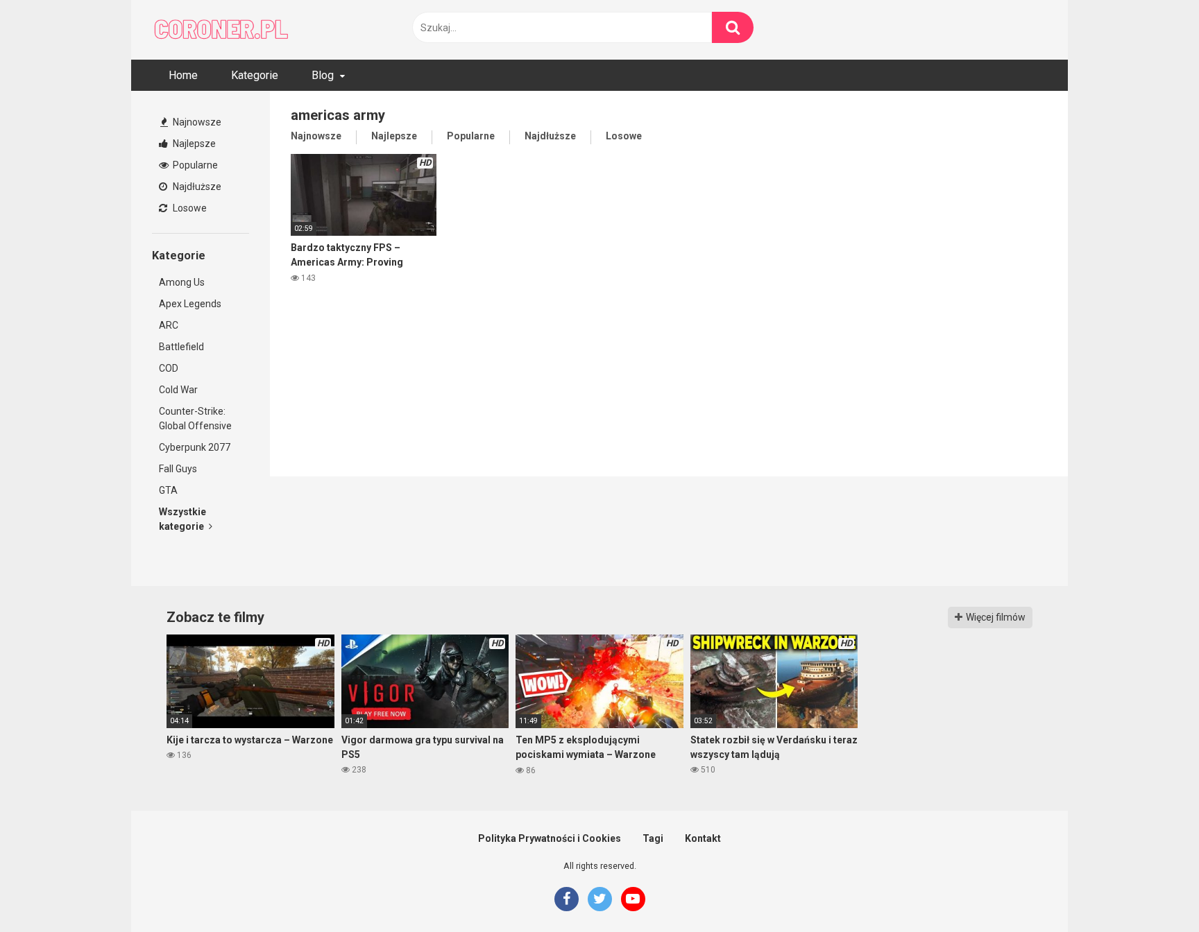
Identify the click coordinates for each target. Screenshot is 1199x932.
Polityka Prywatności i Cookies (549, 838)
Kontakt (703, 838)
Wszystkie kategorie (182, 519)
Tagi (653, 838)
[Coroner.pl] (221, 30)
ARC (168, 325)
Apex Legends (190, 303)
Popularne (194, 165)
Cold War (178, 389)
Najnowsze (196, 122)
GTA (168, 490)
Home (183, 75)
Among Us (182, 282)
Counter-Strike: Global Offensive (195, 418)
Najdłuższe (196, 186)
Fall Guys (178, 468)
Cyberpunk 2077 (194, 447)
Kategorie (254, 75)
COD (168, 368)
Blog (323, 75)
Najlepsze (193, 143)
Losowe (189, 208)
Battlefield (181, 346)
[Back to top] (1152, 890)
